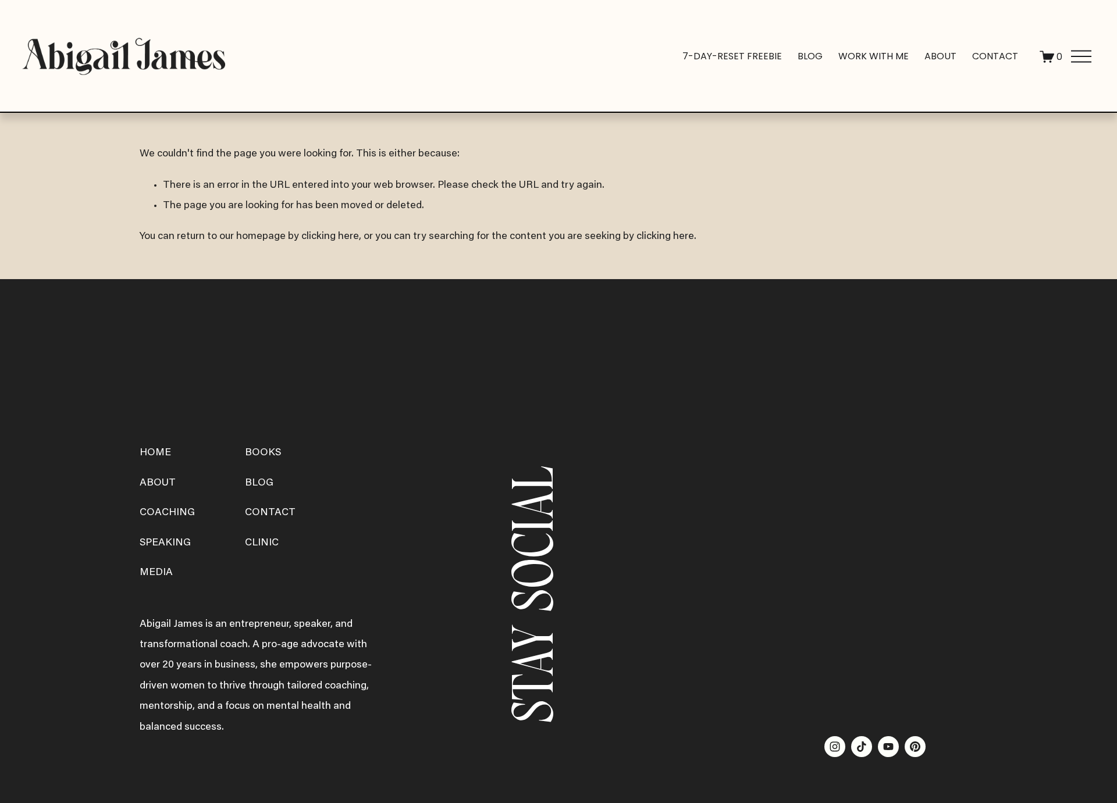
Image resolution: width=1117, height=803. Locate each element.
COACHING (167, 513)
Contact (995, 56)
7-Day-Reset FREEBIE (732, 56)
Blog (810, 56)
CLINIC (262, 543)
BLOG (259, 483)
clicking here (330, 236)
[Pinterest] (915, 746)
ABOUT (158, 483)
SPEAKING (165, 543)
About (940, 56)
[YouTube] (888, 746)
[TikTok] (861, 746)
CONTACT (270, 513)
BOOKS (263, 453)
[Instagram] (834, 746)
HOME (155, 453)
